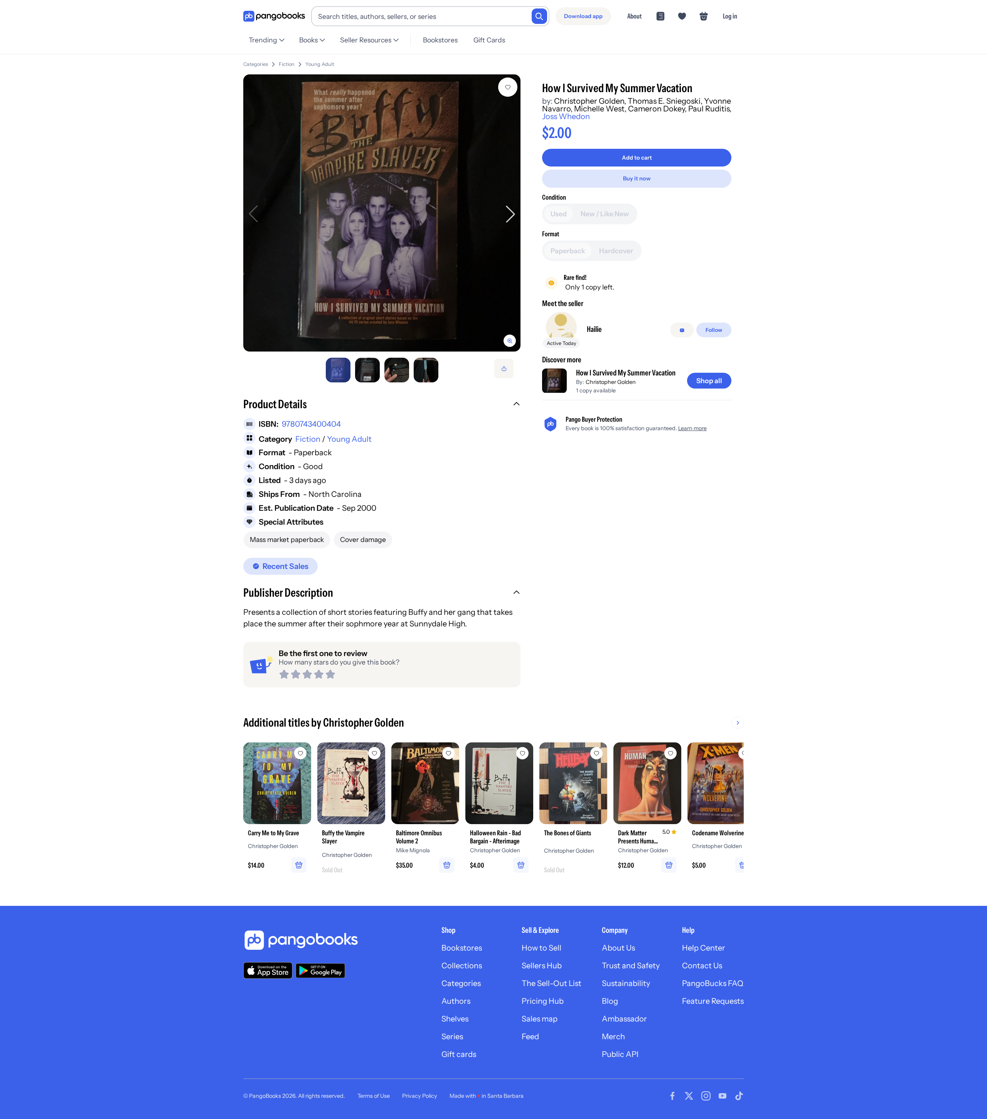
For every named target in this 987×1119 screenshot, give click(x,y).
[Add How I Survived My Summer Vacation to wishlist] (507, 87)
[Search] (539, 16)
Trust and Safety (631, 965)
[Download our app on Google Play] (320, 970)
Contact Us (702, 965)
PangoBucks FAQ (712, 983)
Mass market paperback (287, 539)
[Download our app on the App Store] (268, 970)
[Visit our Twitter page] (689, 1095)
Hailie (594, 329)
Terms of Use (373, 1095)
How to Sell (541, 947)
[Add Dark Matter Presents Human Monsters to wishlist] (670, 753)
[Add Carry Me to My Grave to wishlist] (300, 753)
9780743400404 (311, 424)
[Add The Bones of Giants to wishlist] (596, 753)
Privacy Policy (419, 1095)
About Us (618, 947)
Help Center (703, 947)
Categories (255, 64)
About (634, 16)
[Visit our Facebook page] (672, 1095)
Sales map (540, 1018)
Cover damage (363, 539)
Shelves (454, 1018)
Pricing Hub (543, 1001)
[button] (381, 405)
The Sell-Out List (551, 983)
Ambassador (624, 1018)
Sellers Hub (542, 965)
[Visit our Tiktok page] (739, 1095)
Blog (610, 1001)
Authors (455, 1001)
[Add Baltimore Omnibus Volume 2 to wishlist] (448, 753)
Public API (620, 1054)
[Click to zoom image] (381, 213)
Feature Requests (713, 1001)
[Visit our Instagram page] (706, 1095)
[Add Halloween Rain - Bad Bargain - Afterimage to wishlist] (522, 753)
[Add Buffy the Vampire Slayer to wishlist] (374, 753)
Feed (530, 1036)
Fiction (287, 64)
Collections (461, 965)
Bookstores (440, 40)
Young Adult (319, 64)
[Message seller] (682, 330)
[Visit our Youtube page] (722, 1095)
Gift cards (458, 1054)
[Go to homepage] (274, 16)
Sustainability (626, 983)
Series (452, 1036)
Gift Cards (489, 40)
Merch (613, 1036)
